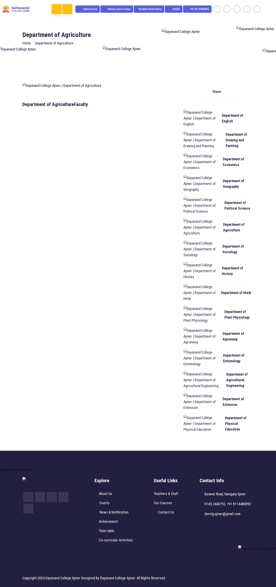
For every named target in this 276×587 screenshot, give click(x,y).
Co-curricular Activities (116, 540)
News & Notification (114, 512)
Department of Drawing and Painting (236, 140)
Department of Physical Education (236, 423)
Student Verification (150, 9)
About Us (105, 493)
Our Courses (163, 503)
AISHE (176, 9)
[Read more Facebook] (217, 9)
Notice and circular (119, 9)
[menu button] (57, 9)
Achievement (108, 521)
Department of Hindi (236, 293)
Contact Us (166, 512)
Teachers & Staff (166, 493)
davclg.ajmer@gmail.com (222, 514)
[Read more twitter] (246, 9)
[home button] (67, 9)
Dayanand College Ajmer (62, 578)
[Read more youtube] (236, 9)
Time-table (106, 531)
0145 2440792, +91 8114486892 (227, 504)
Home (26, 43)
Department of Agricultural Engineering (237, 380)
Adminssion (89, 9)
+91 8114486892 (199, 9)
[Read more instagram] (227, 9)
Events (104, 503)
